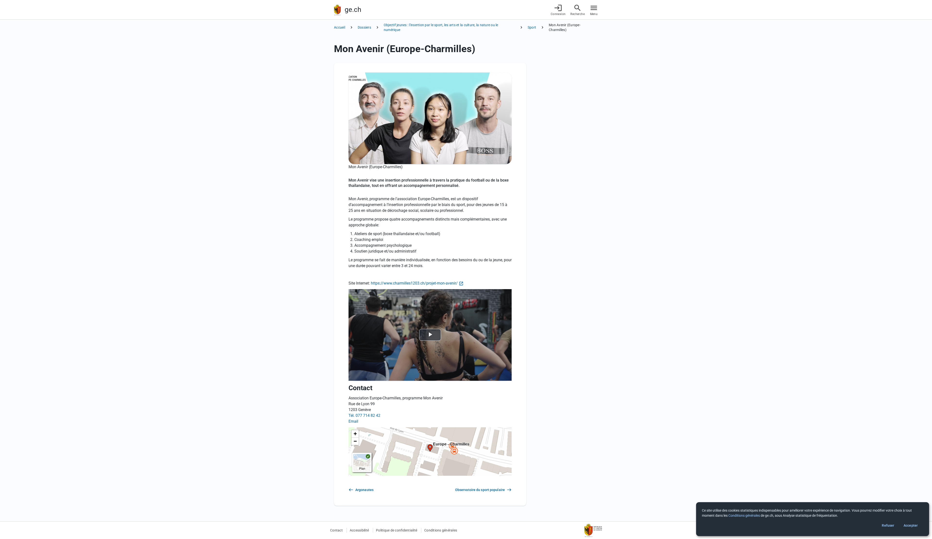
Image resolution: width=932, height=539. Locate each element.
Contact (336, 530)
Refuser (888, 525)
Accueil (339, 27)
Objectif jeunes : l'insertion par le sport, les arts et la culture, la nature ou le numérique (441, 27)
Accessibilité (359, 530)
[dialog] (812, 519)
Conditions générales (440, 530)
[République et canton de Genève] (337, 9)
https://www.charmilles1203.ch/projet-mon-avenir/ (414, 283)
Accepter (911, 525)
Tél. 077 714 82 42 (364, 415)
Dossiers (364, 27)
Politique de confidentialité (396, 530)
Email (353, 421)
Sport (532, 27)
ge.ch (353, 10)
